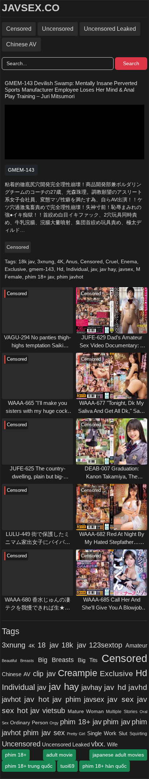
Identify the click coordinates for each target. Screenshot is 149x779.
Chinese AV (21, 44)
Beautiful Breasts (18, 660)
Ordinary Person (29, 722)
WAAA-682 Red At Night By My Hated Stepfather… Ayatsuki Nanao (111, 538)
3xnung (45, 261)
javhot (11, 699)
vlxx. (98, 744)
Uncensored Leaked (110, 29)
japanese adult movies (118, 755)
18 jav (48, 645)
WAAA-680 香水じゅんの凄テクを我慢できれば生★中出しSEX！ (37, 604)
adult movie (59, 755)
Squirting (138, 733)
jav (94, 269)
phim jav (116, 722)
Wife (112, 744)
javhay (91, 687)
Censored (18, 29)
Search (131, 63)
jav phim (66, 699)
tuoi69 (67, 766)
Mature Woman (86, 711)
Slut (123, 733)
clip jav (44, 674)
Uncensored (57, 29)
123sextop (105, 645)
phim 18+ (15, 755)
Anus (71, 261)
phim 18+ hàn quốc (104, 766)
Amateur (136, 645)
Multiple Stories (121, 711)
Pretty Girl (76, 734)
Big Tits (88, 660)
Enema (129, 261)
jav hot (36, 699)
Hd (60, 269)
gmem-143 (41, 269)
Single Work (101, 733)
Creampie (77, 673)
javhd (137, 687)
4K (60, 261)
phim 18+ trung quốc (28, 766)
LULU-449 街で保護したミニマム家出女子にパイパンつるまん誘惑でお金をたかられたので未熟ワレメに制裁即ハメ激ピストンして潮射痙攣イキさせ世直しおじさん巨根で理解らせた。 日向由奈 (37, 538)
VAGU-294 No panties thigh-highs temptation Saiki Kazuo (37, 342)
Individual (77, 269)
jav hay (108, 269)
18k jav (26, 261)
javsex (126, 269)
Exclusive (15, 269)
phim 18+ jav (39, 277)
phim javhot (70, 277)
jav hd (115, 687)
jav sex (120, 699)
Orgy (54, 723)
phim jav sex (44, 733)
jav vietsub (47, 711)
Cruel (112, 261)
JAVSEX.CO (31, 7)
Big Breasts (56, 659)
